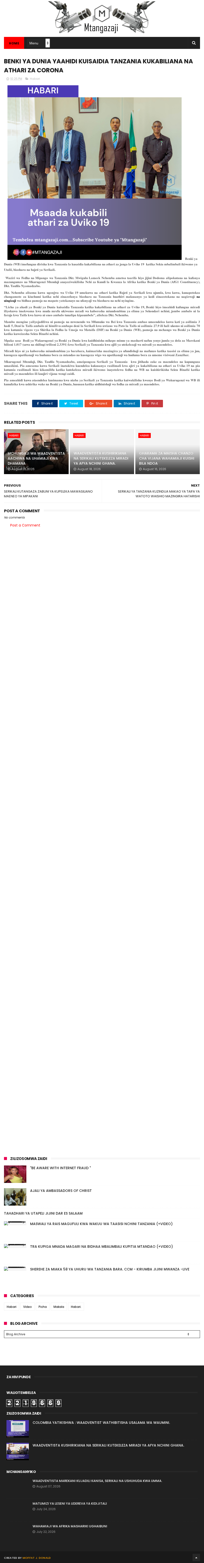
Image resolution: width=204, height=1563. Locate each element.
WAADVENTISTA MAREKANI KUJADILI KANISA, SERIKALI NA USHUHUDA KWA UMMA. (97, 1480)
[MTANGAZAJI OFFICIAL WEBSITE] (102, 34)
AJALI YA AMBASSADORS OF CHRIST (61, 1190)
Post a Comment (25, 525)
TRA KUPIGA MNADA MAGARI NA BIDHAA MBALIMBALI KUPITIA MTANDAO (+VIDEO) (101, 1246)
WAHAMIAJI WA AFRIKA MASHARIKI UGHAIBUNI (70, 1526)
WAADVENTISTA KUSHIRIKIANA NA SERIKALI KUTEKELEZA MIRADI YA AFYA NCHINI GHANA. (101, 458)
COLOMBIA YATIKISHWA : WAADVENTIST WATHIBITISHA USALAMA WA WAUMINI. (101, 1422)
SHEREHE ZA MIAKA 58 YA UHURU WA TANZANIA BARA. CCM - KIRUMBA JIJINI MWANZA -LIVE (109, 1269)
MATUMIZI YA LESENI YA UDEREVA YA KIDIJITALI (70, 1503)
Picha (43, 1307)
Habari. (76, 1307)
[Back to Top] (196, 1557)
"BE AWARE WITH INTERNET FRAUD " (60, 1167)
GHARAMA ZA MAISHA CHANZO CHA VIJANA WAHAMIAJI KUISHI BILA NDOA (166, 458)
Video (27, 1307)
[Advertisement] (102, 571)
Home (14, 43)
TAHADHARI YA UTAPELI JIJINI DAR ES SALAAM (43, 1213)
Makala (58, 1307)
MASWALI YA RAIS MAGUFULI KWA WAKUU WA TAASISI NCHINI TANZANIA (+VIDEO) (101, 1223)
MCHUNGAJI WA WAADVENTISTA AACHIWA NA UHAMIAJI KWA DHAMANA (36, 458)
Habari (35, 79)
